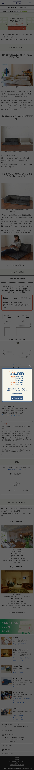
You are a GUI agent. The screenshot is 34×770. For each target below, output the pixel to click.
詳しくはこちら (17, 398)
